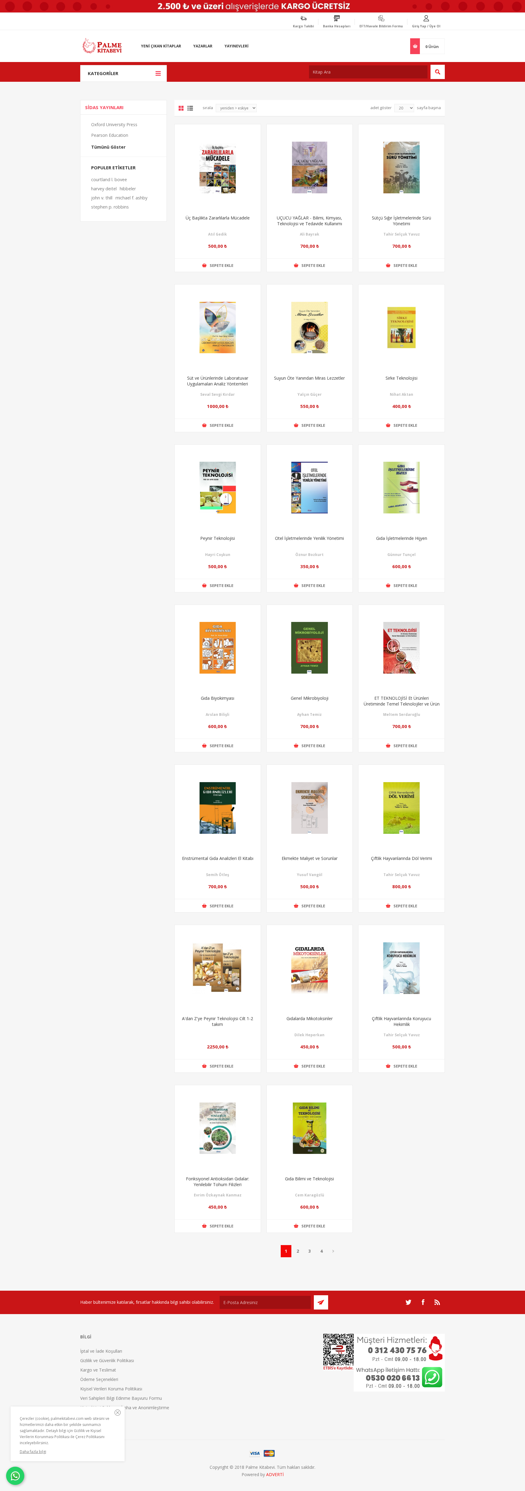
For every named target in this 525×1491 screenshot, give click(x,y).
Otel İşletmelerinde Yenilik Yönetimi (309, 538)
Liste (190, 108)
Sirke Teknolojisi (401, 378)
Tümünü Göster (108, 147)
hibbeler (128, 189)
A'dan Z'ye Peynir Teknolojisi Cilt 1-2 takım (217, 1021)
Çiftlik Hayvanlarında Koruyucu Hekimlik (401, 1021)
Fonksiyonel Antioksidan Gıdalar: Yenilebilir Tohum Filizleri (217, 1181)
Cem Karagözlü (309, 1195)
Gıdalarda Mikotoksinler (310, 1018)
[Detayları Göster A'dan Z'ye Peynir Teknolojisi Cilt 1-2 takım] (218, 968)
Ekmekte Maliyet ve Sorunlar (310, 858)
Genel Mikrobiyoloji (309, 698)
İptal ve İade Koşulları (101, 1351)
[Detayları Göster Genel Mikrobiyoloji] (310, 648)
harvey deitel (104, 189)
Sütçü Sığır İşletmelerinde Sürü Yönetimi (401, 220)
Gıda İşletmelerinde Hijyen (401, 538)
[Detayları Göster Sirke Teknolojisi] (401, 328)
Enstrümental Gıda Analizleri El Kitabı (217, 858)
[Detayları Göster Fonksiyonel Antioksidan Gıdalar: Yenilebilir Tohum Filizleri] (218, 1128)
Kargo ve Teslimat (98, 1370)
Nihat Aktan (401, 394)
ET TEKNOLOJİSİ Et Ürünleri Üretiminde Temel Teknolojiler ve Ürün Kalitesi (402, 704)
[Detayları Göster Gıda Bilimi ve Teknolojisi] (310, 1128)
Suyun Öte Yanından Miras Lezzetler (309, 378)
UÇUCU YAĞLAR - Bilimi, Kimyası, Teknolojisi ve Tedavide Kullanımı (309, 220)
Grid (181, 108)
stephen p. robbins (110, 207)
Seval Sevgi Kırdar (217, 394)
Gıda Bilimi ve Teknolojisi (309, 1179)
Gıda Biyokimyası (217, 698)
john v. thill (101, 198)
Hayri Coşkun (217, 554)
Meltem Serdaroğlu (401, 714)
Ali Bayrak (309, 234)
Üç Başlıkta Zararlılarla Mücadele (218, 218)
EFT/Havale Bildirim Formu (381, 26)
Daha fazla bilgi (33, 1451)
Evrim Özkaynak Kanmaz (218, 1195)
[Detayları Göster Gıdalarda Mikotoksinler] (310, 968)
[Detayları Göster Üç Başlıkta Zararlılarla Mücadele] (218, 167)
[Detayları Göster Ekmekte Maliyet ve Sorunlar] (310, 808)
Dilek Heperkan (309, 1034)
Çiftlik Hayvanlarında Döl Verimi (401, 858)
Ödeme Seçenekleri (99, 1379)
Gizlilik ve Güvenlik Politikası (107, 1360)
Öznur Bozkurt (309, 554)
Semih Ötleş (217, 874)
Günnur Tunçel (401, 554)
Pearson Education (109, 135)
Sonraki (333, 1251)
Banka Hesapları (336, 26)
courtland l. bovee (109, 179)
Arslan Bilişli (217, 714)
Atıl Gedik (217, 234)
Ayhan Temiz (309, 714)
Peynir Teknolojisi (217, 538)
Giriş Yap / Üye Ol (426, 26)
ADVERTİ (275, 1474)
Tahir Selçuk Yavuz (401, 234)
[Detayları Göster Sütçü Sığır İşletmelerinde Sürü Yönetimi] (401, 167)
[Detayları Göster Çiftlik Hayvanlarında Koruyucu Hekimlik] (401, 968)
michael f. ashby (131, 198)
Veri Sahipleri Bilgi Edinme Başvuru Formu (121, 1398)
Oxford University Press (114, 124)
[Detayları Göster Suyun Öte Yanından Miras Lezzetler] (310, 328)
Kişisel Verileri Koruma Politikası (111, 1389)
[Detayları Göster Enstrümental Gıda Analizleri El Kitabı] (218, 808)
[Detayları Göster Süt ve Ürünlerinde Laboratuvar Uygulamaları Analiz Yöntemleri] (218, 328)
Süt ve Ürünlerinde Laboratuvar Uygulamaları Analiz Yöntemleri (217, 381)
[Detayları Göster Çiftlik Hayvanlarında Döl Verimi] (401, 808)
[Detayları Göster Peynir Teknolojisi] (218, 488)
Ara (438, 72)
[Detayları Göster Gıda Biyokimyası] (218, 648)
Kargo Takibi (303, 26)
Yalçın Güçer (309, 394)
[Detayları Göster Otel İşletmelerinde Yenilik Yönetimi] (310, 488)
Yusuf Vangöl (309, 874)
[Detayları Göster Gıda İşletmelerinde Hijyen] (401, 488)
